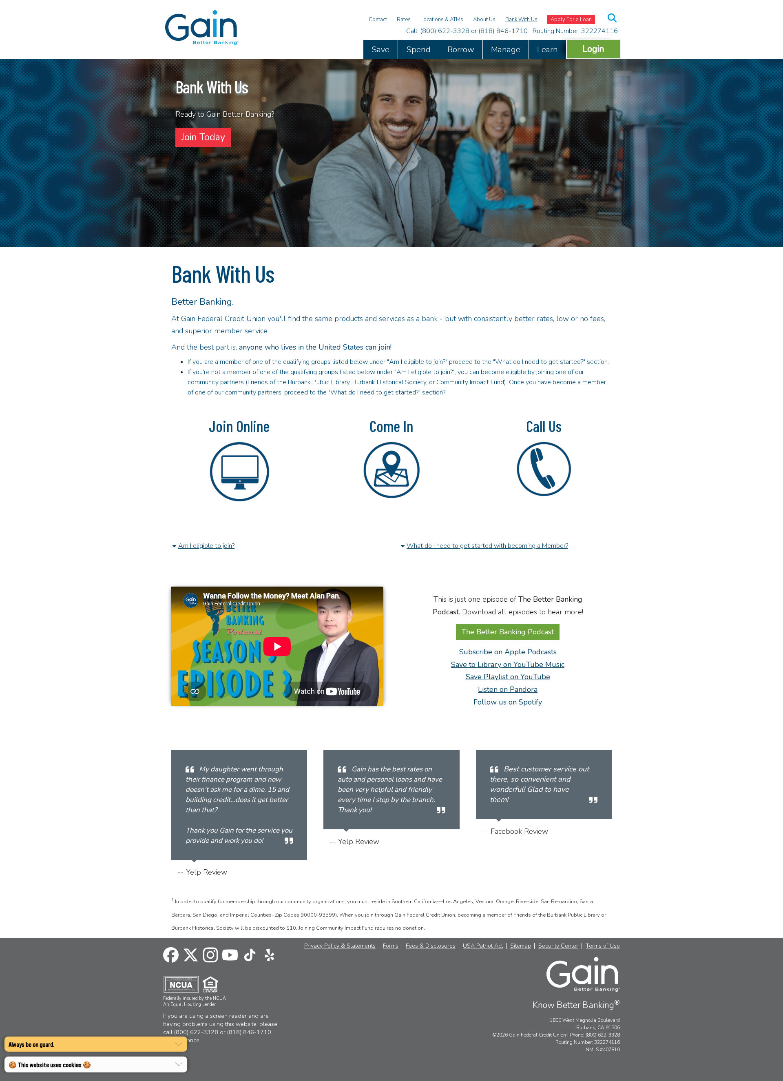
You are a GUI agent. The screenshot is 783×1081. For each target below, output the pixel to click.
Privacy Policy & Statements (340, 946)
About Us (484, 19)
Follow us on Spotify (507, 702)
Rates (404, 19)
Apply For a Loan (571, 19)
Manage (505, 49)
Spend (418, 49)
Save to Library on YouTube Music (507, 664)
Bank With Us (521, 19)
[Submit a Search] (612, 17)
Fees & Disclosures (431, 946)
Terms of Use (603, 946)
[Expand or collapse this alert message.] (178, 1044)
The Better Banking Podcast (508, 632)
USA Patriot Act (483, 946)
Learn (547, 49)
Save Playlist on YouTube (508, 677)
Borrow (460, 49)
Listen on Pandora (507, 689)
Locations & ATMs (441, 19)
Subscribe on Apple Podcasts (508, 652)
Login (593, 48)
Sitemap (520, 946)
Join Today (203, 137)
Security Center (558, 946)
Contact (378, 19)
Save (380, 49)
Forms (390, 946)
